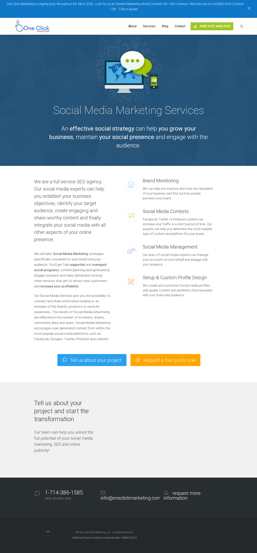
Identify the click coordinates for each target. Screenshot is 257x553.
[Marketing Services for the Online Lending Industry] (33, 26)
